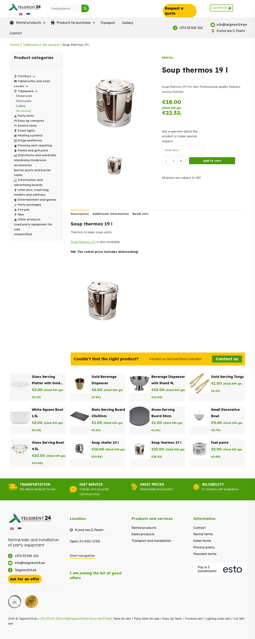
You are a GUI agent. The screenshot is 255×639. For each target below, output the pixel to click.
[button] (26, 22)
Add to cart (212, 161)
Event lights (26, 130)
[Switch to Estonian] (28, 14)
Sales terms (202, 541)
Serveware (50, 45)
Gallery (127, 23)
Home (15, 45)
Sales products (142, 534)
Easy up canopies (31, 120)
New (21, 214)
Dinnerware (24, 96)
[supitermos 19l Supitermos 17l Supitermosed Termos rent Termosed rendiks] (114, 166)
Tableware (31, 45)
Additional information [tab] (111, 214)
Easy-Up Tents (172, 618)
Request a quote (174, 11)
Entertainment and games (37, 199)
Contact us (227, 358)
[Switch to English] (21, 14)
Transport (107, 23)
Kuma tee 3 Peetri (100, 618)
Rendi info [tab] (140, 214)
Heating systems (30, 135)
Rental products (143, 528)
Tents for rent (122, 618)
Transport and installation (151, 541)
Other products (29, 219)
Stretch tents (27, 125)
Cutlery (21, 106)
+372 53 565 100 (49, 618)
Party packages (29, 204)
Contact (16, 33)
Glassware (23, 101)
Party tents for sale (146, 618)
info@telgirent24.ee (75, 618)
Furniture (24, 76)
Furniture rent (194, 618)
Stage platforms (30, 140)
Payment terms (204, 554)
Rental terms (203, 534)
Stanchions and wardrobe (37, 155)
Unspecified (23, 234)
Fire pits (24, 209)
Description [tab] (80, 214)
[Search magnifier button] (85, 8)
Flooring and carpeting (35, 145)
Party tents (26, 116)
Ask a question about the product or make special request (179, 136)
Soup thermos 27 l (83, 242)
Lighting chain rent (218, 618)
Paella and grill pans (33, 150)
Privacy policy (204, 547)
